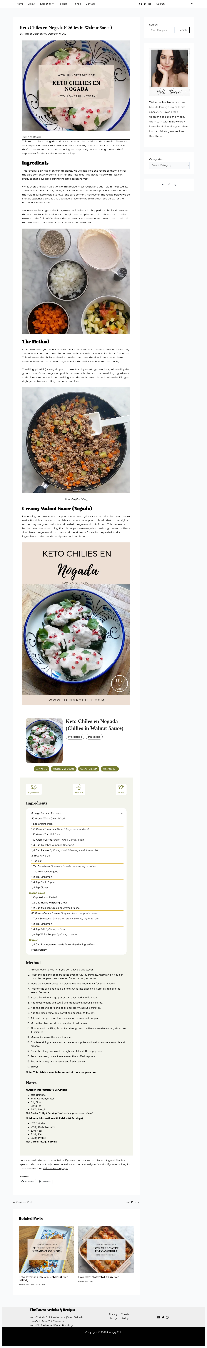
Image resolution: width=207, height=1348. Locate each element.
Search (183, 30)
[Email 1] (158, 1317)
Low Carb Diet (37, 1284)
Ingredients (34, 792)
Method (79, 792)
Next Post (132, 1202)
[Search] (192, 3)
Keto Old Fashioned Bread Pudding (51, 1325)
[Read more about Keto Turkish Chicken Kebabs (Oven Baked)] (46, 1249)
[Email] (140, 4)
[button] (122, 813)
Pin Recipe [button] (94, 736)
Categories (155, 159)
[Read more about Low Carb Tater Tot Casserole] (106, 1249)
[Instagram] (149, 4)
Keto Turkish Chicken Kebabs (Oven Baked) (43, 1278)
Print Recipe (75, 736)
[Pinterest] (145, 4)
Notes (121, 792)
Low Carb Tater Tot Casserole (98, 1277)
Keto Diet (24, 1284)
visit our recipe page (55, 1168)
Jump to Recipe (32, 136)
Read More (155, 136)
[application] (52, 4)
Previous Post (22, 1202)
